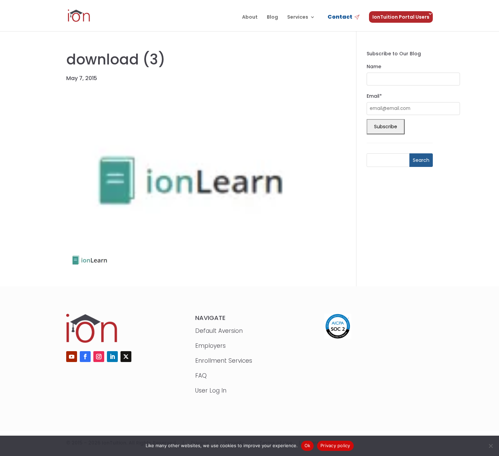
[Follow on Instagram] (98, 356)
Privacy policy (335, 445)
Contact (340, 17)
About (250, 17)
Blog (272, 17)
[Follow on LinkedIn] (112, 356)
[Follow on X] (126, 356)
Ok (307, 445)
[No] (490, 445)
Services (297, 17)
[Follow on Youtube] (71, 356)
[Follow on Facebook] (85, 356)
